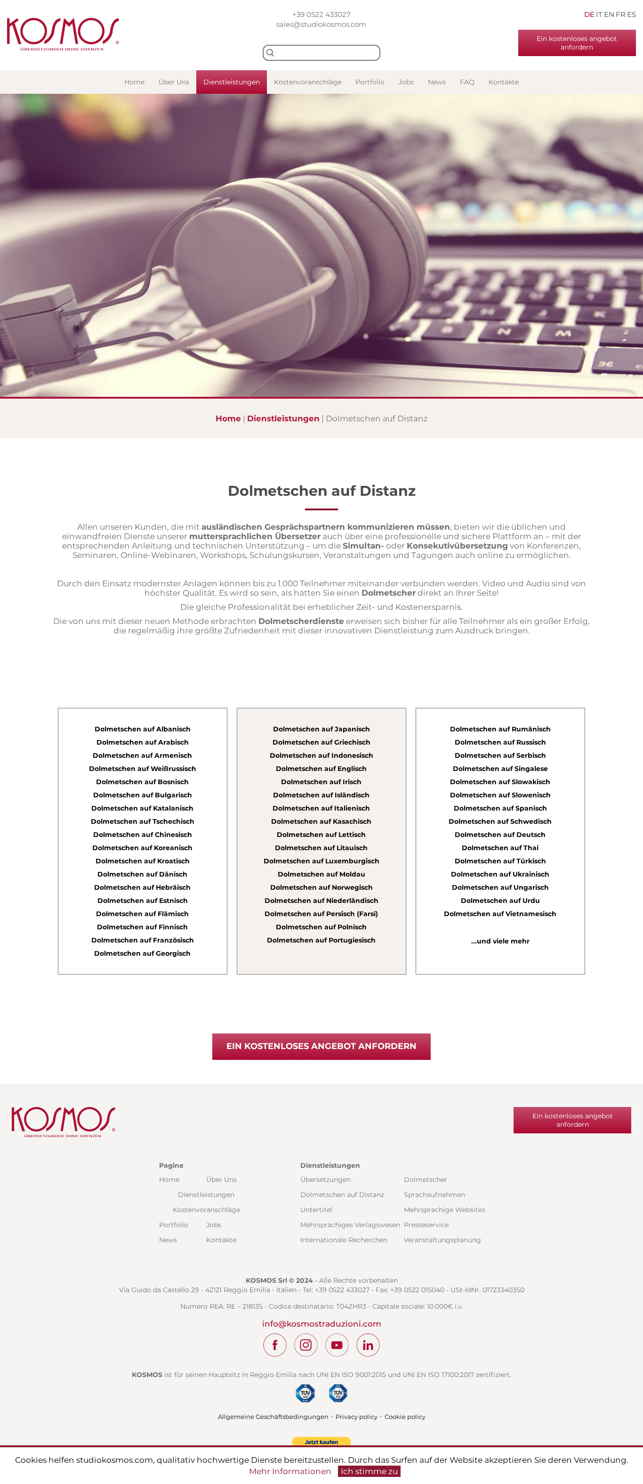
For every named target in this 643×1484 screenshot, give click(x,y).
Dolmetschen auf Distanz (342, 1194)
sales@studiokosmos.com (321, 24)
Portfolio (370, 82)
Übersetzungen (325, 1179)
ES (631, 14)
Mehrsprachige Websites (444, 1209)
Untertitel (316, 1209)
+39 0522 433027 (321, 14)
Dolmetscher (425, 1179)
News (437, 82)
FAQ (467, 82)
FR (621, 14)
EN (609, 14)
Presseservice (426, 1225)
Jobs (406, 82)
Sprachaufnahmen (434, 1194)
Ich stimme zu (369, 1471)
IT (599, 14)
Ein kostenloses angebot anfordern (577, 42)
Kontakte (504, 82)
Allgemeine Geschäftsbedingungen (273, 1416)
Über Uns (174, 82)
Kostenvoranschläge (307, 82)
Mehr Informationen (290, 1471)
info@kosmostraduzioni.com (321, 1323)
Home (134, 82)
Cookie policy (405, 1416)
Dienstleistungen (231, 82)
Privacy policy (357, 1416)
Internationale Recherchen (343, 1240)
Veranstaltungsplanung (442, 1240)
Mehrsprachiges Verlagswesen (350, 1225)
